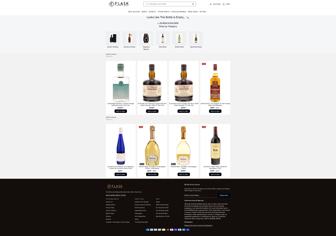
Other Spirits (164, 12)
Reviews (108, 219)
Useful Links (139, 199)
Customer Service (112, 199)
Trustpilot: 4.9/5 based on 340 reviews (118, 222)
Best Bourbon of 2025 (162, 216)
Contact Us (109, 202)
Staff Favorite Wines (162, 204)
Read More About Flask (116, 195)
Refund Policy (110, 213)
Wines (144, 12)
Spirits (137, 219)
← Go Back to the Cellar (168, 23)
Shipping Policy (110, 204)
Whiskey (152, 12)
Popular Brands (178, 12)
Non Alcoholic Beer (162, 213)
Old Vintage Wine (140, 216)
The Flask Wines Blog (141, 222)
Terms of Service (111, 210)
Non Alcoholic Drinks (162, 207)
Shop (158, 199)
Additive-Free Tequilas (141, 202)
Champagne (138, 213)
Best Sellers (134, 12)
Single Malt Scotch (141, 210)
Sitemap (108, 216)
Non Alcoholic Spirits (162, 210)
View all (109, 56)
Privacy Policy (110, 207)
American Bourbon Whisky (143, 204)
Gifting (203, 12)
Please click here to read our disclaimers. (198, 225)
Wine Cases (193, 12)
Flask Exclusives (140, 207)
